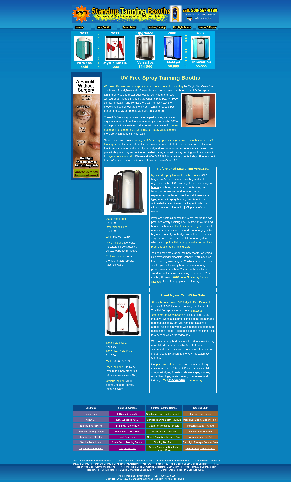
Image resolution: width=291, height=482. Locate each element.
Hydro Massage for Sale (200, 437)
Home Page (90, 414)
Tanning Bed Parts (164, 442)
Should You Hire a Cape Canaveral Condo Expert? (128, 469)
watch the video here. (179, 334)
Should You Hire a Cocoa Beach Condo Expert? (181, 463)
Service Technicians (90, 442)
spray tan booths (121, 133)
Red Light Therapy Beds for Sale (200, 442)
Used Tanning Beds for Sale (200, 448)
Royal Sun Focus (127, 437)
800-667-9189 (157, 156)
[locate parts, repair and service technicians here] (207, 28)
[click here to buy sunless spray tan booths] (156, 28)
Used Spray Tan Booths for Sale (163, 414)
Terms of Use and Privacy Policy (133, 475)
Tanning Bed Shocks (200, 431)
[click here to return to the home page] (82, 28)
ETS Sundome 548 (127, 414)
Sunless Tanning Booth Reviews (164, 419)
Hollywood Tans (127, 448)
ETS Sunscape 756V (127, 419)
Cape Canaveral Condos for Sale (134, 460)
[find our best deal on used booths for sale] (131, 28)
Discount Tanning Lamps (91, 431)
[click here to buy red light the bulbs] (182, 28)
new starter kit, (128, 371)
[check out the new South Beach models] (106, 28)
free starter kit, (128, 246)
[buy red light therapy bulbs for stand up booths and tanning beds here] (86, 177)
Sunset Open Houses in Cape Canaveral (182, 469)
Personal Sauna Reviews (200, 425)
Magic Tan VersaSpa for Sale (163, 425)
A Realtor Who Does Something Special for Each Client (150, 466)
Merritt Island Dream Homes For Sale (91, 460)
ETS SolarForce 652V (127, 425)
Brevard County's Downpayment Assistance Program (122, 463)
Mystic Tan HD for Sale (164, 431)
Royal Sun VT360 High (127, 431)
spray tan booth (174, 175)
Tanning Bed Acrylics (91, 425)
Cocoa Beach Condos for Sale (173, 460)
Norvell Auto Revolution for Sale (164, 437)
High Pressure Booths (91, 448)
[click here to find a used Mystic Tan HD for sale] (123, 335)
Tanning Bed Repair (200, 414)
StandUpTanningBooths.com (147, 478)
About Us (91, 419)
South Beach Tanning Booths (126, 442)
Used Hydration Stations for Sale (200, 419)
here (205, 261)
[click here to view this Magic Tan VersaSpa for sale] (125, 214)
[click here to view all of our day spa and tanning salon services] (81, 21)
